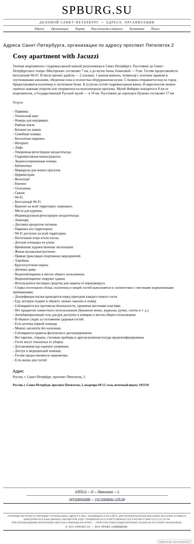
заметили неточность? (174, 542)
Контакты (137, 28)
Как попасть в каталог (107, 28)
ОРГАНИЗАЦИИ (79, 499)
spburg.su (97, 10)
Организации (60, 28)
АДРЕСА (81, 491)
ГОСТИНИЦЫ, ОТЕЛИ (110, 499)
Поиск (155, 28)
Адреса (39, 28)
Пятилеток (105, 491)
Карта (80, 28)
